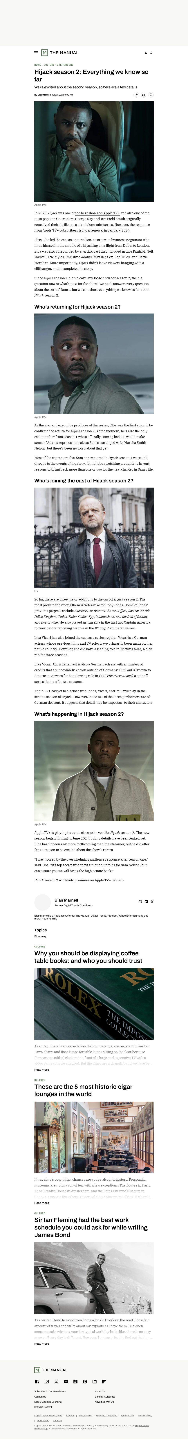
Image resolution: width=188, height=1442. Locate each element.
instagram (140, 901)
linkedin (146, 901)
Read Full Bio (49, 918)
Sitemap (57, 1420)
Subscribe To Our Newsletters (50, 1391)
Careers (70, 1415)
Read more (41, 1069)
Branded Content (43, 1407)
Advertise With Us (104, 1402)
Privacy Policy (145, 1415)
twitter (152, 901)
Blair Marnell (44, 95)
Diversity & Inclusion (106, 1415)
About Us (100, 1391)
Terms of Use (127, 1415)
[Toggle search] (151, 52)
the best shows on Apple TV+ (97, 213)
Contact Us (40, 1396)
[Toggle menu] (36, 52)
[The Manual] (60, 52)
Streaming (40, 936)
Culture (39, 946)
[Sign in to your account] (146, 52)
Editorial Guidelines (105, 1396)
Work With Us (85, 1415)
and (46, 622)
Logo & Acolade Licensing (48, 1402)
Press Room (43, 1420)
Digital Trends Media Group (48, 1415)
